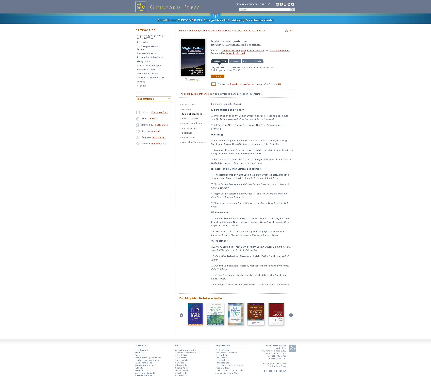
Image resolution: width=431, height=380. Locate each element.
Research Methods (148, 53)
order (218, 76)
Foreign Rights (182, 360)
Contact (252, 4)
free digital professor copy (245, 84)
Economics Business (150, 57)
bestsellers (161, 124)
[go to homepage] (168, 6)
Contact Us (140, 355)
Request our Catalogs (145, 365)
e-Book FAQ (181, 355)
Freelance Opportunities (147, 360)
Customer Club (159, 112)
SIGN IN (240, 4)
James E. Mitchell (235, 53)
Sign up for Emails (143, 362)
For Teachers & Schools (227, 352)
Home (182, 30)
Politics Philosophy (149, 65)
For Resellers (222, 360)
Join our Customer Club (227, 373)
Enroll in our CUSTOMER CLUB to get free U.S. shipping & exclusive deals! (215, 20)
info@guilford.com (277, 358)
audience (187, 132)
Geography (143, 61)
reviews (186, 109)
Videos (141, 81)
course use (188, 137)
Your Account (141, 350)
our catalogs (159, 137)
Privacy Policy (182, 365)
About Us (139, 352)
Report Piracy (141, 370)
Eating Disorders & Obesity (249, 30)
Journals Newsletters (150, 78)
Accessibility (181, 375)
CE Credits (180, 362)
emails (157, 131)
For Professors (223, 350)
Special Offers (222, 368)
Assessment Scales (148, 73)
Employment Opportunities (148, 357)
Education (143, 42)
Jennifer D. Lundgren (234, 50)
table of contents (192, 113)
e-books (152, 118)
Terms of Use (181, 370)
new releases (158, 143)
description (188, 104)
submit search (292, 9)
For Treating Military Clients (229, 365)
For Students (222, 355)
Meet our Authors (143, 375)
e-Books (142, 85)
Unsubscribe (181, 373)
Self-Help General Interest (148, 48)
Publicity (139, 368)
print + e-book (252, 61)
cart (263, 4)
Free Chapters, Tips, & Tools (229, 370)
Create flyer (195, 79)
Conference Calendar (145, 373)
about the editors (192, 123)
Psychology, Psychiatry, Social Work (150, 37)
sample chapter (191, 118)
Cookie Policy (181, 368)
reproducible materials (196, 93)
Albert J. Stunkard (280, 50)
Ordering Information (185, 350)
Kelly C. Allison (255, 50)
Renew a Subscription (185, 352)
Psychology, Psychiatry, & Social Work (210, 30)
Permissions (181, 357)
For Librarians (222, 362)
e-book (234, 61)
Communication (146, 69)
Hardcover (220, 61)
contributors (189, 127)
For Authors (221, 357)
